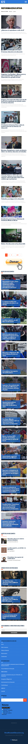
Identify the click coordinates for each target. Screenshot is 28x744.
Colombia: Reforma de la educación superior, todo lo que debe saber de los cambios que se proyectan (12, 177)
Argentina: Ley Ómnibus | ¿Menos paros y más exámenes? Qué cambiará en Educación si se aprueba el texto (13, 75)
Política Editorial (5, 650)
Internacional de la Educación (7, 682)
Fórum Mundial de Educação (7, 668)
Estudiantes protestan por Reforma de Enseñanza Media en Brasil (12, 219)
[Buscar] (25, 700)
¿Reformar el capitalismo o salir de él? (12, 30)
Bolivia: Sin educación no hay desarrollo (13, 244)
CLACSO (3, 691)
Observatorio (4, 653)
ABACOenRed (4, 671)
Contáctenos (4, 656)
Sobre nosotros (4, 647)
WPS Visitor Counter (10, 714)
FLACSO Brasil (4, 685)
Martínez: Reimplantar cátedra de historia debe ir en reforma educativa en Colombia (14, 151)
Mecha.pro (14, 740)
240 (17, 255)
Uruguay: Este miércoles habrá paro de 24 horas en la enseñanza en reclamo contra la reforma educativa (13, 101)
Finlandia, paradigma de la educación (12, 199)
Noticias (10, 11)
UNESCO (3, 688)
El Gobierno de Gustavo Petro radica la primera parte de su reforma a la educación (12, 126)
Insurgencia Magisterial (6, 679)
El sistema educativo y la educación (11, 52)
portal (14, 11)
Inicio (2, 644)
